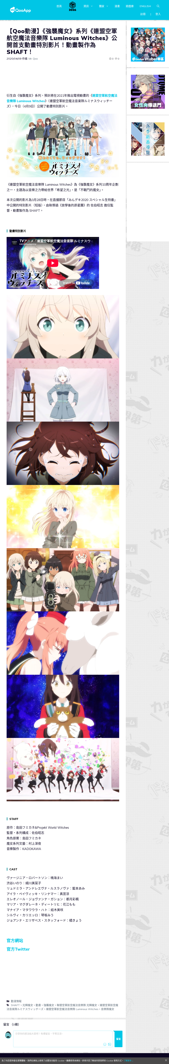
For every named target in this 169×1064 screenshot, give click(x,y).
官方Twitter (18, 949)
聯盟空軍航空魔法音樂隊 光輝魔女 (77, 1005)
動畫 (38, 1005)
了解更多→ (129, 1060)
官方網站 (15, 940)
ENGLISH (145, 6)
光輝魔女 (27, 1005)
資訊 (86, 6)
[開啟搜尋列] (158, 6)
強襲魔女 (49, 1005)
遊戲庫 (130, 6)
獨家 (101, 6)
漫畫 (117, 6)
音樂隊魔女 (107, 1009)
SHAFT (15, 1005)
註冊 (143, 14)
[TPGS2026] (73, 6)
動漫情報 (16, 1001)
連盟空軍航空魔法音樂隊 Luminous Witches (72, 1009)
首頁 (59, 6)
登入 (158, 14)
